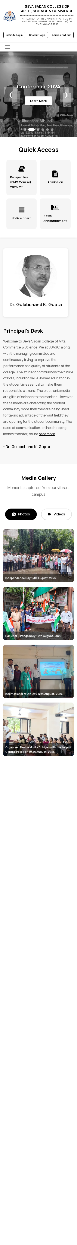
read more (47, 434)
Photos (23, 514)
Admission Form (61, 34)
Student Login (37, 34)
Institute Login (14, 34)
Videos (59, 514)
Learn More (38, 101)
